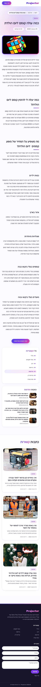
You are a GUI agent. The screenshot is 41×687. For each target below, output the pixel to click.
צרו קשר (6, 3)
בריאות (18, 632)
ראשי (35, 12)
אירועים (30, 12)
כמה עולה (36, 638)
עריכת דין (17, 635)
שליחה (35, 672)
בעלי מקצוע (17, 629)
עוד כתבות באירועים (20, 341)
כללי (38, 629)
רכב (38, 632)
